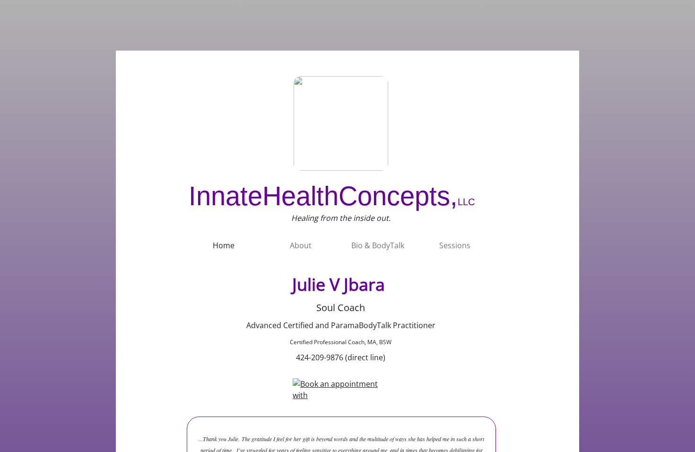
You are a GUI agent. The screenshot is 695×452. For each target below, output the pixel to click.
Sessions (454, 245)
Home (224, 245)
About (301, 245)
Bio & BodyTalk (377, 245)
